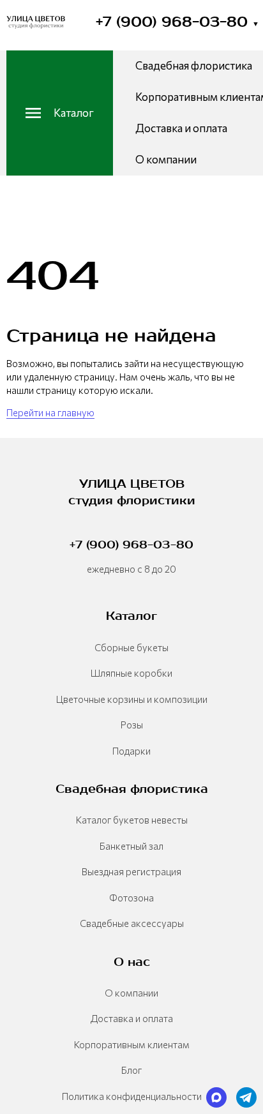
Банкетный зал (131, 846)
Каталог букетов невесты (132, 819)
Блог (131, 1070)
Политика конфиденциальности (132, 1096)
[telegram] (246, 1097)
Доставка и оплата (181, 128)
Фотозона (131, 897)
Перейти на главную (50, 412)
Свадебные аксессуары (132, 923)
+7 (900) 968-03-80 (177, 22)
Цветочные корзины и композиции (131, 699)
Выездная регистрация (131, 871)
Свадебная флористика (193, 65)
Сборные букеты (131, 647)
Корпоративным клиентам (132, 1044)
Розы (132, 724)
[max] (216, 1097)
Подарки (131, 750)
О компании (166, 159)
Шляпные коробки (131, 673)
